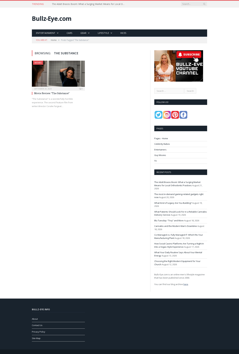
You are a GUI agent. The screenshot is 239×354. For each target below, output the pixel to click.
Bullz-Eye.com (51, 18)
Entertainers (160, 149)
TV (155, 160)
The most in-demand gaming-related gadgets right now (81, 4)
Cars (69, 32)
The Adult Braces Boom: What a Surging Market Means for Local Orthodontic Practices (177, 184)
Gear (83, 32)
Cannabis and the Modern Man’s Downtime (175, 226)
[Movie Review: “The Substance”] (58, 75)
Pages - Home (161, 138)
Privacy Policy (38, 331)
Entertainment (45, 32)
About (35, 318)
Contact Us (37, 325)
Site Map (36, 338)
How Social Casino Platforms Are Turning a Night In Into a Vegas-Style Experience (179, 245)
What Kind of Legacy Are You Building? (173, 202)
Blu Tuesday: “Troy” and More (169, 220)
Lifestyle (103, 32)
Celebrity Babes (162, 143)
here (185, 284)
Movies (38, 62)
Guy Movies (160, 155)
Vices (123, 32)
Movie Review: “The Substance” (51, 93)
